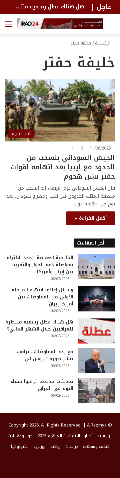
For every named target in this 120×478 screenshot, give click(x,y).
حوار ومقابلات (20, 436)
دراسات (71, 446)
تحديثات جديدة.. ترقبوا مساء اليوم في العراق (41, 385)
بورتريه (39, 446)
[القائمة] (8, 26)
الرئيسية (103, 43)
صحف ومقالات (96, 446)
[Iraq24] (60, 23)
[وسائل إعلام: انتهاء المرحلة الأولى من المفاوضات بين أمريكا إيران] (96, 298)
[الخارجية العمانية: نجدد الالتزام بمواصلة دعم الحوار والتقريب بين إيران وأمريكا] (96, 266)
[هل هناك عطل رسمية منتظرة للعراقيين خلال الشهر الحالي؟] (96, 331)
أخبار (89, 436)
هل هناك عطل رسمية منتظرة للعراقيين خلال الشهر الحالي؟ (39, 325)
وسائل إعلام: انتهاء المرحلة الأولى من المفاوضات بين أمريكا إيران (42, 296)
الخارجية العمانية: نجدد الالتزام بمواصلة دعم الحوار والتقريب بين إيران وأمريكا (39, 264)
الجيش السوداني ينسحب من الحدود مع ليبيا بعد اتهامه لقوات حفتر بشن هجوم (63, 167)
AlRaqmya (97, 425)
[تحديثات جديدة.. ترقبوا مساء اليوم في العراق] (96, 390)
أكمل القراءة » (91, 218)
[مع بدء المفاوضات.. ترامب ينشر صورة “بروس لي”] (96, 360)
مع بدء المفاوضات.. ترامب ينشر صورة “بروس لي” (45, 355)
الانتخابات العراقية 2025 (58, 436)
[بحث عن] (111, 26)
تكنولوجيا (20, 446)
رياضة (55, 446)
